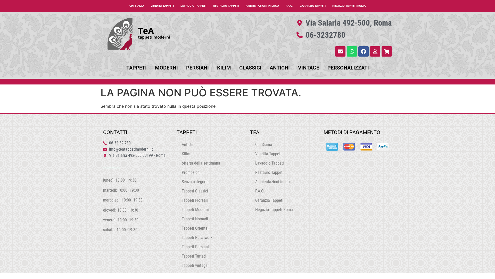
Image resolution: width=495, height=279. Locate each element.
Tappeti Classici (195, 191)
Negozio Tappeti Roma (349, 5)
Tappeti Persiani (195, 246)
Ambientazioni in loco (262, 5)
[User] (375, 51)
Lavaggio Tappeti (193, 5)
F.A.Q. (289, 5)
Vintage (308, 68)
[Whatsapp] (352, 51)
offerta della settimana (201, 163)
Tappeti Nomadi (195, 218)
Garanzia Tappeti (313, 5)
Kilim (224, 68)
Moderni (166, 68)
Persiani (197, 68)
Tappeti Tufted (194, 256)
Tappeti (136, 68)
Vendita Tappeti (162, 5)
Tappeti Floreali (195, 200)
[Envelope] (340, 51)
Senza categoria (195, 181)
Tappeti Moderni (195, 209)
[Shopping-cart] (387, 51)
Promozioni (191, 172)
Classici (250, 68)
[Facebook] (363, 51)
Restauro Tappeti (226, 5)
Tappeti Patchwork (197, 237)
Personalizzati (348, 68)
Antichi (280, 68)
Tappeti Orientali (196, 228)
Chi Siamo (136, 5)
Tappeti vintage (195, 265)
